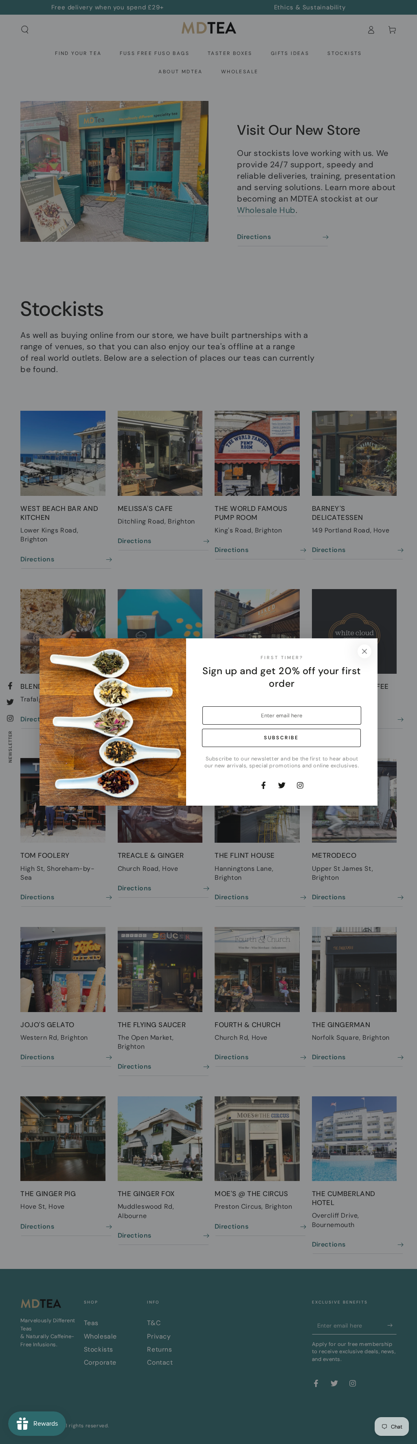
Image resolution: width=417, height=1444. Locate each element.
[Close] (364, 651)
